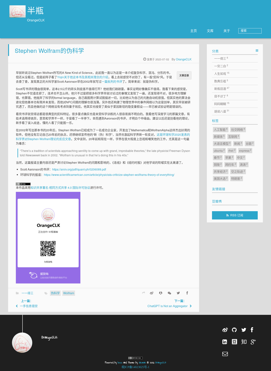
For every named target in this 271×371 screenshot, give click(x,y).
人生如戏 (221, 73)
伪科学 (55, 293)
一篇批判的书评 (112, 81)
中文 (241, 157)
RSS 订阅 (236, 215)
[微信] (169, 292)
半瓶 (35, 11)
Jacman (142, 363)
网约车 (230, 164)
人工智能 (221, 129)
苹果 (229, 157)
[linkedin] (225, 342)
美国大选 (221, 178)
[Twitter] (178, 292)
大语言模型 (222, 143)
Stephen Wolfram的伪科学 (49, 50)
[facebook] (253, 330)
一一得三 (27, 293)
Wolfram (68, 293)
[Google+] (253, 342)
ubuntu (219, 150)
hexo (120, 363)
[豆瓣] (235, 341)
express (245, 150)
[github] (235, 330)
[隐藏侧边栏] (257, 50)
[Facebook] (187, 292)
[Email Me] (225, 354)
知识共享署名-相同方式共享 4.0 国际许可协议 (60, 187)
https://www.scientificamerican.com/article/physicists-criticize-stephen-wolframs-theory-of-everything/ (109, 175)
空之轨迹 (238, 171)
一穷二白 (221, 66)
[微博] (151, 292)
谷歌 (250, 143)
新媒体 (219, 136)
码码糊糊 (221, 103)
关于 (226, 30)
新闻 (238, 143)
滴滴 (244, 164)
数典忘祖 (221, 81)
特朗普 (236, 178)
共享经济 (221, 171)
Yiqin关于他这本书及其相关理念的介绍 (82, 77)
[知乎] (244, 341)
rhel (231, 150)
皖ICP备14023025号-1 (135, 367)
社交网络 (238, 129)
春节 (218, 157)
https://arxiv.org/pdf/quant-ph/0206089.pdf (79, 169)
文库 (210, 30)
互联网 (233, 136)
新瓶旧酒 (221, 88)
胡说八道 (221, 111)
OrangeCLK (184, 59)
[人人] (160, 292)
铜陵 (218, 164)
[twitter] (244, 330)
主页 (193, 30)
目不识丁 (221, 96)
